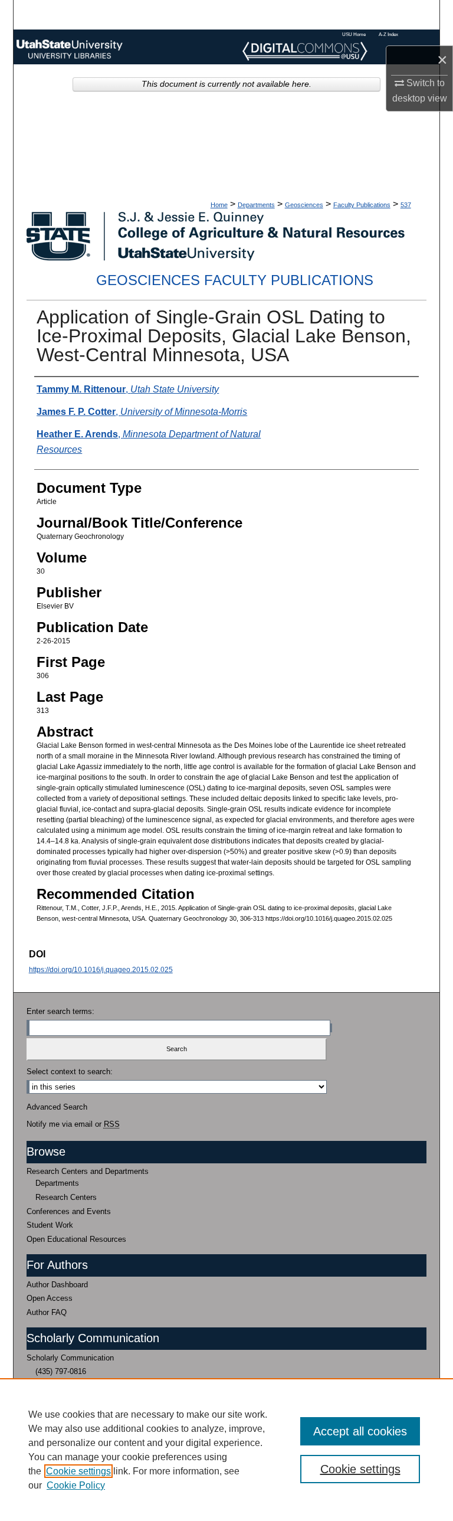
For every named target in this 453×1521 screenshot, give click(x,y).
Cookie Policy (76, 1485)
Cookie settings (78, 1471)
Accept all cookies (360, 1431)
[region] (226, 1449)
